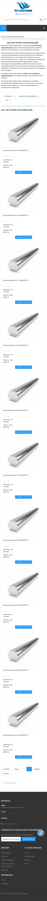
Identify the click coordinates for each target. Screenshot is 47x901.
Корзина (4, 856)
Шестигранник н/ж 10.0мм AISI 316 (15, 150)
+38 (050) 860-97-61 (24, 14)
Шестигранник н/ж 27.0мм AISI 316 (15, 475)
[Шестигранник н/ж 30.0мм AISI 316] (23, 520)
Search (27, 860)
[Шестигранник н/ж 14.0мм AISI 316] (23, 195)
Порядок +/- (9, 96)
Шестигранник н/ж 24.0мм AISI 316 (15, 410)
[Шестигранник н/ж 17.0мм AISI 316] (23, 260)
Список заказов (7, 860)
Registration (29, 856)
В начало (6, 769)
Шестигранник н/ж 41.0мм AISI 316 (15, 735)
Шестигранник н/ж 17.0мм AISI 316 (15, 280)
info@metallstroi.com (8, 814)
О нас (3, 880)
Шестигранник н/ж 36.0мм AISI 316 (15, 670)
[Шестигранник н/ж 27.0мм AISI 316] (23, 455)
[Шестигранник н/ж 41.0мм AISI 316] (23, 715)
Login (27, 853)
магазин (4, 870)
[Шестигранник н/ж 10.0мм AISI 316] (23, 130)
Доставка (5, 884)
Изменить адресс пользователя (7, 865)
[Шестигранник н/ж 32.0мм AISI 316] (23, 585)
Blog (26, 864)
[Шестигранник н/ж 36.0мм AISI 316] (23, 650)
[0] (41, 19)
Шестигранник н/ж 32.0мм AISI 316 (15, 605)
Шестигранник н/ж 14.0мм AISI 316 (15, 215)
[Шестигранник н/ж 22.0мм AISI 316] (23, 325)
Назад (16, 769)
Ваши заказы (6, 853)
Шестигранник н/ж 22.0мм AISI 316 (15, 345)
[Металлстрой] (23, 7)
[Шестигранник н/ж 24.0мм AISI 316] (23, 390)
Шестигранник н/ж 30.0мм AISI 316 (15, 540)
